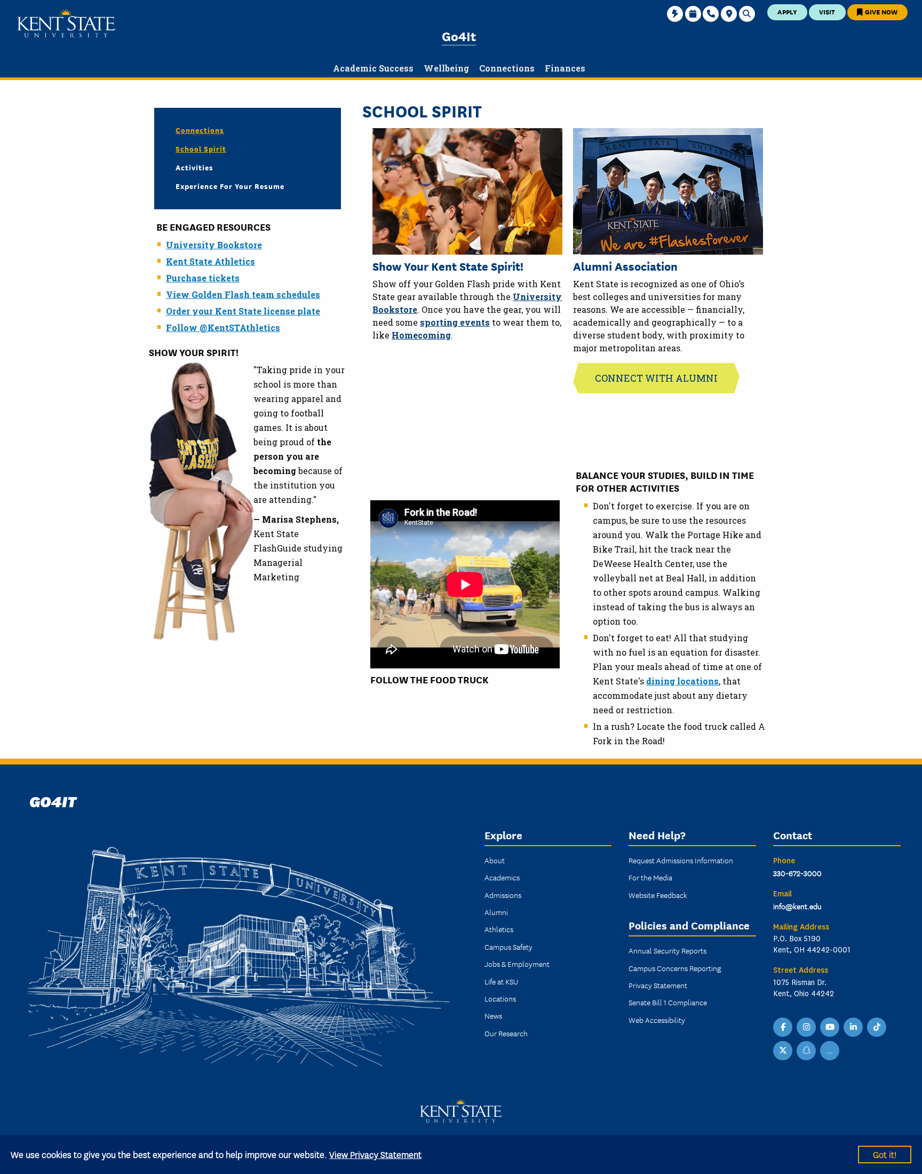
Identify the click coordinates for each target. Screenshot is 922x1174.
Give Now (880, 11)
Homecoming (421, 335)
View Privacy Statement (375, 1154)
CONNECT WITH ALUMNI (656, 378)
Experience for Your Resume (230, 186)
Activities (194, 167)
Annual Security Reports (667, 950)
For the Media (650, 877)
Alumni (496, 912)
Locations (500, 998)
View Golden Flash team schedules (243, 294)
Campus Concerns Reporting (675, 968)
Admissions (502, 895)
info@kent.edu (797, 906)
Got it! (884, 1154)
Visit (827, 11)
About (494, 860)
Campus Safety (508, 946)
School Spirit (201, 148)
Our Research (506, 1033)
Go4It (459, 35)
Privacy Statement (658, 985)
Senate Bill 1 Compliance (668, 1002)
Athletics (498, 929)
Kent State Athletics (210, 261)
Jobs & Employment (517, 964)
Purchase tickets (203, 277)
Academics (502, 877)
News (493, 1015)
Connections (200, 130)
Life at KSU (501, 981)
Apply (787, 11)
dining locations (682, 681)
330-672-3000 (797, 873)
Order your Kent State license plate (243, 311)
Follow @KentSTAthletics (223, 327)
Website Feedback (658, 895)
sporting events (455, 322)
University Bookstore (214, 244)
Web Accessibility (657, 1020)
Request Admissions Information (681, 860)
